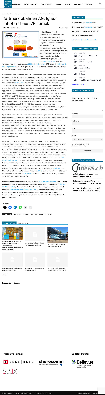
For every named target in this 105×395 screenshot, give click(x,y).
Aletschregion (17, 214)
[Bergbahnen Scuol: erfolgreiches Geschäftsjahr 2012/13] (12, 260)
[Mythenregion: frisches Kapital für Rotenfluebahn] (35, 260)
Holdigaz (82, 74)
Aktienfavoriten (30, 4)
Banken (89, 23)
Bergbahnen (18, 14)
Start (3, 14)
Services (77, 4)
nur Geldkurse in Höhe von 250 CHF (23, 189)
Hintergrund (46, 4)
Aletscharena (20, 83)
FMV (39, 171)
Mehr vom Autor (23, 223)
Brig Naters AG (27, 174)
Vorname (75, 114)
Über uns (88, 4)
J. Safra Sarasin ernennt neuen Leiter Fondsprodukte (86, 175)
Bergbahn (25, 214)
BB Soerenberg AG (85, 62)
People (58, 4)
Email (73, 128)
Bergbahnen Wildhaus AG (88, 56)
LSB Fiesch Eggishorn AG (36, 64)
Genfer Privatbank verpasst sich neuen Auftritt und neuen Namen (86, 189)
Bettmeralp (34, 214)
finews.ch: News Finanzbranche (83, 160)
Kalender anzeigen (78, 84)
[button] (100, 4)
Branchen (16, 4)
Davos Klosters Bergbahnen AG (90, 80)
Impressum (95, 393)
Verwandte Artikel (9, 223)
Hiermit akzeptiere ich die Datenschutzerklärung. (80, 145)
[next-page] (7, 274)
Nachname (75, 121)
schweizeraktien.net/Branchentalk (84, 40)
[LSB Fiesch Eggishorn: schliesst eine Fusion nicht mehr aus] (35, 234)
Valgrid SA (56, 168)
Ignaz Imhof (42, 214)
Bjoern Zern (5, 27)
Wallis (49, 214)
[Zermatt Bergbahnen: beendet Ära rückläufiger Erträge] (57, 235)
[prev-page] (3, 274)
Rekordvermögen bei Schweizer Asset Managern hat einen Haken (87, 182)
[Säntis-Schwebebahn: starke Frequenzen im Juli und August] (57, 260)
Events (67, 4)
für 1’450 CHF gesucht (47, 182)
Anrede (74, 136)
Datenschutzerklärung (84, 393)
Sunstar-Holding (84, 68)
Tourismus (88, 27)
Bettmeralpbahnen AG (47, 61)
